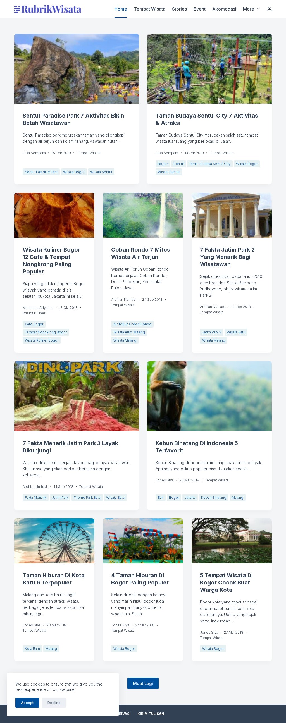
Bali (160, 497)
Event (200, 9)
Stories (179, 9)
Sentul (178, 164)
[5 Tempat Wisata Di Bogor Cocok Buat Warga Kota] (232, 541)
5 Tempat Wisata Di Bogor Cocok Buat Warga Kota (226, 582)
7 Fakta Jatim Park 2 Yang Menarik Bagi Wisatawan (227, 257)
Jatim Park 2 (211, 332)
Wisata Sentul (101, 172)
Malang (237, 497)
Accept (27, 702)
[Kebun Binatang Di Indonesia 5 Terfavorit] (209, 396)
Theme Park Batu (87, 497)
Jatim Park (60, 497)
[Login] (269, 9)
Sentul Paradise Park (41, 172)
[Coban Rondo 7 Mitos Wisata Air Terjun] (143, 215)
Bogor (163, 164)
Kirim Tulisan (150, 714)
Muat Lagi (143, 683)
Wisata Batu (236, 332)
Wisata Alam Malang (129, 332)
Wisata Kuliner (34, 313)
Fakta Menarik (35, 497)
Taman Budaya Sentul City (209, 164)
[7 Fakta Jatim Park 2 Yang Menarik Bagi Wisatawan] (232, 215)
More (248, 9)
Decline (54, 702)
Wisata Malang (124, 340)
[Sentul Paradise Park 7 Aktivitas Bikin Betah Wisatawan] (76, 69)
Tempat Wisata (149, 9)
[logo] (47, 9)
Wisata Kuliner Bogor (41, 340)
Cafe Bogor (34, 324)
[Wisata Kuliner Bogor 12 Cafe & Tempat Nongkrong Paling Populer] (54, 215)
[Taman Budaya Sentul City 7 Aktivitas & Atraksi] (209, 69)
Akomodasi (224, 9)
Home (121, 9)
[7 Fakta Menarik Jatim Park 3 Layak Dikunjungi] (76, 396)
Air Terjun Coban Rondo (132, 324)
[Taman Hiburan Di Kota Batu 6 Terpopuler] (54, 541)
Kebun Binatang (213, 497)
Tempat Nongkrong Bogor (46, 332)
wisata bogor (74, 172)
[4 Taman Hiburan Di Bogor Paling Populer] (143, 541)
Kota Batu (32, 648)
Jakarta (190, 497)
